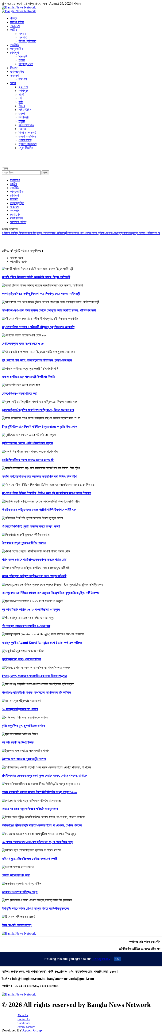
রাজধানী (23, 79)
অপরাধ (22, 33)
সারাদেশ (14, 75)
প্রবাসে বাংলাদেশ (27, 144)
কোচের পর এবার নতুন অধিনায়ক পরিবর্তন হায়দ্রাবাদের (30, 809)
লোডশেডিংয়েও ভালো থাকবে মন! (19, 393)
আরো (13, 83)
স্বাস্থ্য (22, 121)
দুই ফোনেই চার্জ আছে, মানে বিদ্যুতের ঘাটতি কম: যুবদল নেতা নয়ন (37, 360)
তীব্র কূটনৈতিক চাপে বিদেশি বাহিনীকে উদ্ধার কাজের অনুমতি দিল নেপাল (39, 426)
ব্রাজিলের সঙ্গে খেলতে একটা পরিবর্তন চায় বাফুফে (27, 443)
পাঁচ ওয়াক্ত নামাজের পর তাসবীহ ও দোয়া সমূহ (26, 626)
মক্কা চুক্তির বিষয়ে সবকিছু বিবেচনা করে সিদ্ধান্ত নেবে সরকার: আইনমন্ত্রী (41, 293)
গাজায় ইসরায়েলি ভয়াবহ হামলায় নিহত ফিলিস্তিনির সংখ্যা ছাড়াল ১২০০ (39, 792)
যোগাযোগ (15, 214)
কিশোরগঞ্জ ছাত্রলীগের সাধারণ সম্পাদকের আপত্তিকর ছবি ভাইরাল (36, 692)
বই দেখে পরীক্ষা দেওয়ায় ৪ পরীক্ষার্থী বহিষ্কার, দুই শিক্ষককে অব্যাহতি (38, 327)
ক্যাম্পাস (23, 87)
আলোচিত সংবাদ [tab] (18, 261)
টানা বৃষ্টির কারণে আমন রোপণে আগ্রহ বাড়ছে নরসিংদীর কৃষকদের (35, 908)
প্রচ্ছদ (13, 18)
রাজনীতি (14, 45)
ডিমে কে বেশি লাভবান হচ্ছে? (17, 925)
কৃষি (21, 102)
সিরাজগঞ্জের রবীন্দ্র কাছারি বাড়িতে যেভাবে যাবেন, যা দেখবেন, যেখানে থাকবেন (42, 825)
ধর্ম (20, 98)
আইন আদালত (26, 125)
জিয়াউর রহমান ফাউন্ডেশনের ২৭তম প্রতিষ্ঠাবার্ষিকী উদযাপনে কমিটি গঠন (39, 509)
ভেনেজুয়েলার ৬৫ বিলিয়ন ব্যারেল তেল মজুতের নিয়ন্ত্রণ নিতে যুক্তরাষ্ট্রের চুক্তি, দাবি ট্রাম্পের (50, 593)
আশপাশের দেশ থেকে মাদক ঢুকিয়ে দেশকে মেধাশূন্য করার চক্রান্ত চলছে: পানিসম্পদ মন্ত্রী (104, 233)
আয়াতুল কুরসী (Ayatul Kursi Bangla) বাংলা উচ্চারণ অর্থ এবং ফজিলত (42, 642)
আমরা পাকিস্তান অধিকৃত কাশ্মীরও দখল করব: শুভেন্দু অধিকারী (34, 576)
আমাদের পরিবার (18, 222)
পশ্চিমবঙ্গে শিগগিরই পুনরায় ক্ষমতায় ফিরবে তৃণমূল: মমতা (31, 526)
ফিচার (22, 106)
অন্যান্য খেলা (26, 64)
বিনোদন (14, 68)
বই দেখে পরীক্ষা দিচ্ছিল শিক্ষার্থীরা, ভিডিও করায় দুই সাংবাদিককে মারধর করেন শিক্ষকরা (46, 493)
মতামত (22, 129)
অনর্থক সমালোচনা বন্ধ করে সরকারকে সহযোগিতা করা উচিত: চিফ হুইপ (39, 476)
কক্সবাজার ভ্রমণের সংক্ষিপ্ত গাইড (20, 892)
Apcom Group (32, 1030)
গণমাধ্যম (23, 90)
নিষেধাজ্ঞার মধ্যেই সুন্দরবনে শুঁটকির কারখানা (24, 543)
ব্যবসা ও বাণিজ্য (27, 136)
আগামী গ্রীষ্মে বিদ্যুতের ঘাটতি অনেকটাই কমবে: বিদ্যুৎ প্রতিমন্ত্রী (36, 277)
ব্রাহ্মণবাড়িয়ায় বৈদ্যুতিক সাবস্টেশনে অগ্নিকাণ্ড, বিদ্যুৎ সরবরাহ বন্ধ (38, 410)
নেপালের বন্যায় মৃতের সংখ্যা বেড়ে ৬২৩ (22, 343)
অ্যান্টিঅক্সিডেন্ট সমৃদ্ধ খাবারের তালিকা (21, 659)
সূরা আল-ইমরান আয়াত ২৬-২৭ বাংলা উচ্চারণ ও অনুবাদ (31, 609)
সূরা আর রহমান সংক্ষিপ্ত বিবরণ (18, 742)
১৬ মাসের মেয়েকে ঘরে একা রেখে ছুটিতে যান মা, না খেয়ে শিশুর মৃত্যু (37, 842)
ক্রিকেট (23, 56)
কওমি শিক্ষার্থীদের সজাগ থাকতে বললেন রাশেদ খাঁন (28, 460)
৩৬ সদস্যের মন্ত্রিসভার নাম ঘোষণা (20, 709)
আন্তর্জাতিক (16, 49)
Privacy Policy (101, 959)
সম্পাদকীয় (24, 117)
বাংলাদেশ (15, 26)
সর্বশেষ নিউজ (17, 22)
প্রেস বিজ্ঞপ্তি (26, 148)
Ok (117, 959)
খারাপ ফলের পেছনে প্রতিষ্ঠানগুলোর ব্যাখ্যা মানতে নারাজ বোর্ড (34, 559)
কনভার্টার (6, 161)
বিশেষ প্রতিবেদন (27, 41)
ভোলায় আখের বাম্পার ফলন (16, 875)
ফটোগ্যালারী (16, 218)
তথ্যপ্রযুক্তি (17, 71)
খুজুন (45, 172)
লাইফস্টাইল (25, 110)
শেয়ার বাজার (25, 140)
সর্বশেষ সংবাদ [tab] (17, 258)
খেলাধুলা (14, 52)
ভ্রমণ (22, 113)
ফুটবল (22, 60)
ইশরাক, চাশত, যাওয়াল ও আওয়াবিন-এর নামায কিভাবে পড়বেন (34, 676)
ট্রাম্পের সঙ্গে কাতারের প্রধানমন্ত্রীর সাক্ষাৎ (24, 759)
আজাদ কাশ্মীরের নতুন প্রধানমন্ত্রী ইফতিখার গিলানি (28, 377)
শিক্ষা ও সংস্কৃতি (27, 132)
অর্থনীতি (23, 37)
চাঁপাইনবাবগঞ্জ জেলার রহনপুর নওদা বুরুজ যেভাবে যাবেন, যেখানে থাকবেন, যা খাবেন (44, 775)
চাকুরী (21, 94)
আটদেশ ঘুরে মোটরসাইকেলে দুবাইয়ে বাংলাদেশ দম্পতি (30, 859)
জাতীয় (13, 30)
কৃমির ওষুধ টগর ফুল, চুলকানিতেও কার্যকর (23, 725)
